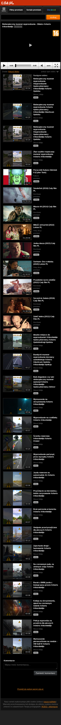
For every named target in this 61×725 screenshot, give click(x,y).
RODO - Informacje (50, 707)
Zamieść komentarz (45, 673)
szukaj (53, 17)
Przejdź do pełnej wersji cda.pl (30, 689)
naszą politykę (50, 702)
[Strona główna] (8, 3)
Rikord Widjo (13, 72)
